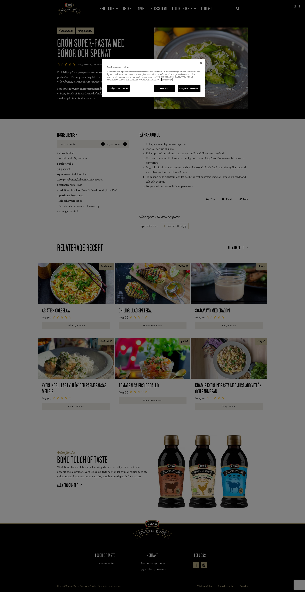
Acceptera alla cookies (189, 88)
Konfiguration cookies (118, 88)
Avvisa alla (164, 88)
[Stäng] (200, 62)
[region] (153, 78)
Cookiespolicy (167, 80)
